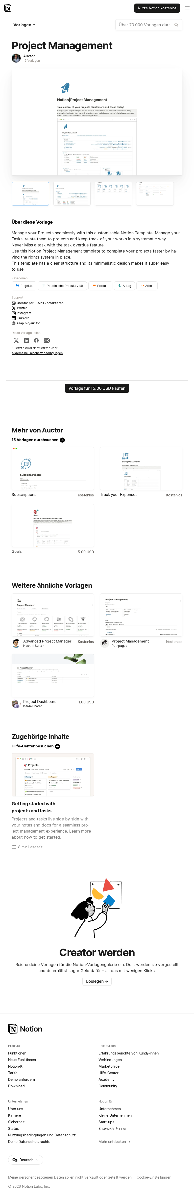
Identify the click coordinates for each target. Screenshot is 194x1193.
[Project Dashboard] (53, 675)
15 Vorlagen (31, 60)
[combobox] (148, 24)
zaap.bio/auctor (28, 323)
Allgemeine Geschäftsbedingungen (37, 353)
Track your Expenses (118, 494)
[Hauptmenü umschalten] (187, 8)
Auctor (29, 56)
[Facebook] (36, 340)
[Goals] (53, 525)
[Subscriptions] (53, 468)
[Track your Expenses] (141, 468)
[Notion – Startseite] (8, 8)
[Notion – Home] (97, 1029)
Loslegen (97, 981)
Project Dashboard (40, 701)
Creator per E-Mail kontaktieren (40, 303)
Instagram (24, 313)
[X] (16, 340)
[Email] (47, 340)
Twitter (22, 308)
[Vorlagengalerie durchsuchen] (176, 24)
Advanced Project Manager (47, 641)
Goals (17, 551)
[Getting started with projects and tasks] (53, 774)
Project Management (130, 641)
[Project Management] (141, 615)
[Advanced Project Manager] (53, 615)
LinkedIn (23, 318)
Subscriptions (24, 494)
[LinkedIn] (26, 340)
